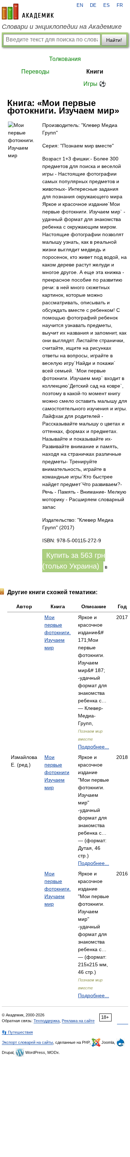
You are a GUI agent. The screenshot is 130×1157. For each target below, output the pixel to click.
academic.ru (28, 11)
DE (93, 5)
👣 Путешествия (17, 1032)
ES (106, 5)
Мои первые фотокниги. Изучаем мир (57, 632)
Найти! (114, 40)
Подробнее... (93, 747)
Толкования (65, 59)
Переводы (35, 72)
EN (80, 5)
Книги (94, 72)
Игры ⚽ (94, 84)
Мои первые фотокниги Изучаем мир (56, 772)
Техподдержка (47, 1021)
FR (120, 5)
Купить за (73, 560)
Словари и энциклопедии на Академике (62, 26)
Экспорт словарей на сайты (27, 1042)
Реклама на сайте (78, 1021)
